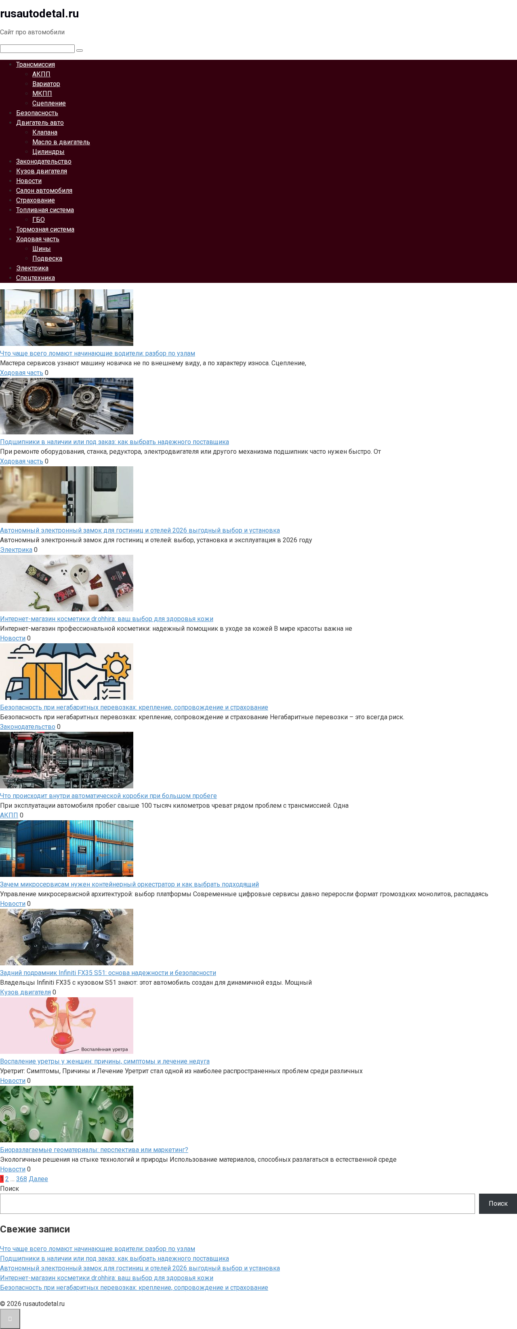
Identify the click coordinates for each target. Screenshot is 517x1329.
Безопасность (37, 113)
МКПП (42, 93)
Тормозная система (45, 229)
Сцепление (49, 103)
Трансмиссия (35, 64)
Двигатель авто (40, 122)
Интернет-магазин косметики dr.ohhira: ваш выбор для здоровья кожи (106, 1278)
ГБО (38, 219)
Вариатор (46, 84)
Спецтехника (35, 278)
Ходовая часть (37, 239)
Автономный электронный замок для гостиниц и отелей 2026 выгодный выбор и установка (140, 1268)
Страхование (35, 200)
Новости (29, 181)
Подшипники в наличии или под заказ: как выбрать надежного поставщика (114, 1258)
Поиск (9, 1188)
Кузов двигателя (41, 171)
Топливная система (45, 210)
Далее (38, 1179)
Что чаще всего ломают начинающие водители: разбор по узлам (97, 1249)
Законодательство (43, 161)
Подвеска (47, 258)
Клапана (44, 132)
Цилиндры (48, 152)
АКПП (41, 74)
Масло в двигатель (61, 142)
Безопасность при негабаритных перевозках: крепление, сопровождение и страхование (134, 1287)
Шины (41, 249)
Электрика (32, 268)
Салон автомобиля (44, 190)
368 (21, 1179)
